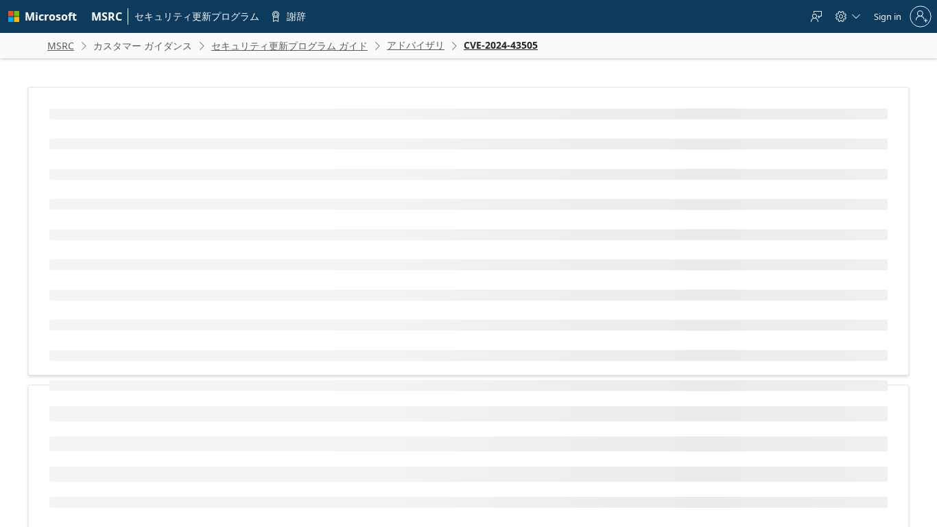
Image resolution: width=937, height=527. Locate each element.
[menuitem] (107, 16)
